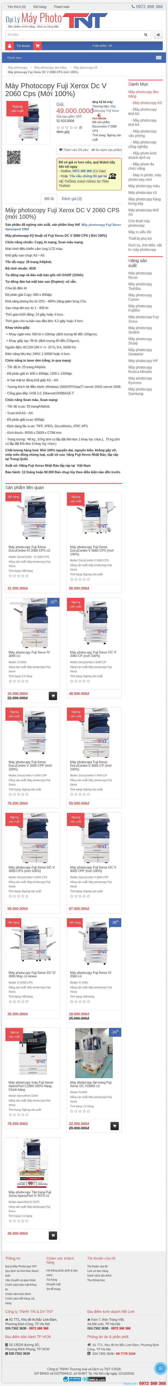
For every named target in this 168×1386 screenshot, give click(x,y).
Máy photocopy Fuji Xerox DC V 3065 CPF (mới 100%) (93, 869)
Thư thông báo (96, 1280)
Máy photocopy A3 (85, 67)
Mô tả (49, 199)
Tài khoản (23, 46)
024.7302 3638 (15, 1328)
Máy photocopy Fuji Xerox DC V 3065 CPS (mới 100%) (32, 869)
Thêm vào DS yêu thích (75, 150)
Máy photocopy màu (144, 186)
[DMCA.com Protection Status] (94, 1379)
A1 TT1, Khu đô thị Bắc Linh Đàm (33, 1319)
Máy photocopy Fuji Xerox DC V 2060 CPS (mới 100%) (43, 72)
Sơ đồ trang (53, 1289)
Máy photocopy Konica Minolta (140, 369)
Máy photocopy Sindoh (140, 330)
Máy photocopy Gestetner (140, 352)
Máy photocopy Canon (140, 297)
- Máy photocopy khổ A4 (142, 122)
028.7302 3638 (19, 1353)
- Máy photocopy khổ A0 (142, 112)
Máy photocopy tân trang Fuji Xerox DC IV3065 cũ (90, 1084)
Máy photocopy (17, 67)
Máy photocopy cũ (142, 192)
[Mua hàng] (53, 696)
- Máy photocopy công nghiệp (142, 144)
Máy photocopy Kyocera (140, 380)
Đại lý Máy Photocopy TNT (21, 1266)
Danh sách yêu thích (99, 1275)
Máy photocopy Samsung (140, 391)
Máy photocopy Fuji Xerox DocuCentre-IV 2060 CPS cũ (29, 549)
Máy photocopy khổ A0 (143, 212)
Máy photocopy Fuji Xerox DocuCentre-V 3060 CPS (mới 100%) (92, 550)
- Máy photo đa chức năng (141, 166)
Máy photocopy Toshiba (140, 286)
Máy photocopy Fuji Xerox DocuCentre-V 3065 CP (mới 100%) (91, 765)
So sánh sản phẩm (108, 150)
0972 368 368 (149, 6)
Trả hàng (51, 1279)
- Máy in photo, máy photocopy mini (144, 177)
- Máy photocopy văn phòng (142, 133)
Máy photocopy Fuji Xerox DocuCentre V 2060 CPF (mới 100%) (30, 765)
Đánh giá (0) (72, 199)
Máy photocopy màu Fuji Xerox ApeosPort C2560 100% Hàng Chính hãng (31, 1086)
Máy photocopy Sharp (140, 341)
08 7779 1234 (125, 1353)
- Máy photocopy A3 (145, 103)
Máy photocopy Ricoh (140, 275)
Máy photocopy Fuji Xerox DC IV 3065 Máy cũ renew (32, 974)
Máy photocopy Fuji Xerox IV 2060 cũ (90, 974)
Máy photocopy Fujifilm (140, 308)
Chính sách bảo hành (18, 1294)
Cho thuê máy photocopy (139, 223)
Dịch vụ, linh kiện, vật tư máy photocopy (144, 247)
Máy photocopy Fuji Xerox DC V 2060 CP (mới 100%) (93, 654)
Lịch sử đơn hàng (97, 1271)
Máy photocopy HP (143, 361)
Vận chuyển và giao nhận (20, 1280)
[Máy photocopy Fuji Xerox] (99, 116)
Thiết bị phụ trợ (140, 238)
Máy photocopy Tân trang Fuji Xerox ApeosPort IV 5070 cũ (30, 1194)
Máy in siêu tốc (140, 232)
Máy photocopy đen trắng (50, 67)
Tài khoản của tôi (97, 1266)
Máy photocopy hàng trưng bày (144, 201)
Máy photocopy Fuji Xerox (143, 319)
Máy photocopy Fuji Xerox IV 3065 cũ (29, 654)
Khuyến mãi (53, 1284)
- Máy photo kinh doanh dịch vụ (142, 155)
